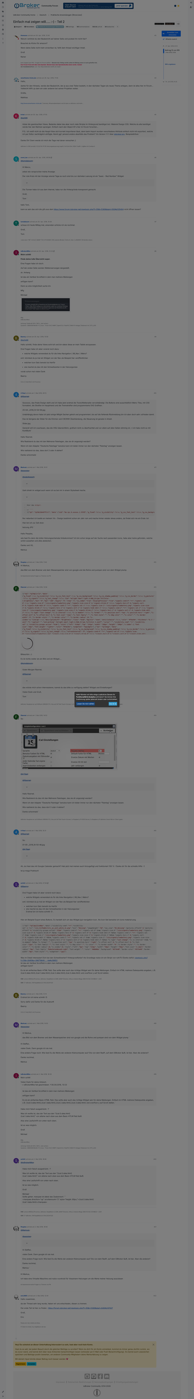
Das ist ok (112, 704)
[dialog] (97, 699)
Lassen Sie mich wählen (85, 704)
